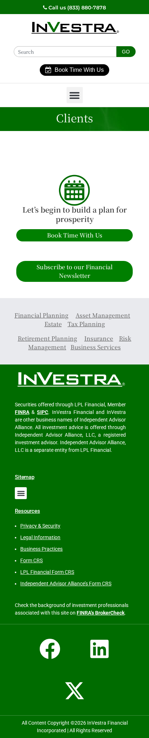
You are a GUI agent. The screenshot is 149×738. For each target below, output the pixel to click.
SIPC (42, 412)
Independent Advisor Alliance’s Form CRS (65, 583)
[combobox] (65, 51)
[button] (75, 95)
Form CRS (31, 560)
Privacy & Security (40, 526)
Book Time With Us (79, 70)
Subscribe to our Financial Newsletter (74, 271)
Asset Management (103, 315)
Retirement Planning (47, 338)
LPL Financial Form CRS (47, 572)
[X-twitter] (74, 691)
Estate (53, 324)
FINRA (22, 412)
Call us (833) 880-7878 (76, 7)
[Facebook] (50, 649)
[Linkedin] (99, 649)
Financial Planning (41, 315)
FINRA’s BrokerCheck (100, 613)
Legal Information (40, 537)
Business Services (96, 347)
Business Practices (41, 549)
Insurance (98, 338)
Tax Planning (86, 324)
